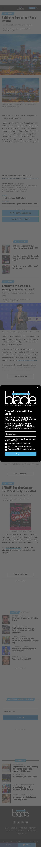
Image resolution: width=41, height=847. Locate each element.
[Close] (38, 388)
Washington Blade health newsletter (21, 449)
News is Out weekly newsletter (20, 446)
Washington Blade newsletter (19, 443)
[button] (20, 444)
